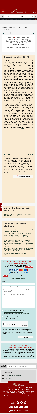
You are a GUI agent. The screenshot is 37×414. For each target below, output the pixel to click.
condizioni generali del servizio (13, 312)
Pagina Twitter (21, 402)
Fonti (3, 25)
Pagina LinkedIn (25, 402)
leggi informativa (24, 313)
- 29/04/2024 (18, 250)
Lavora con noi (19, 399)
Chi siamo (19, 397)
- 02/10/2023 (18, 245)
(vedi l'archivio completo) (18, 278)
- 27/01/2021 (17, 215)
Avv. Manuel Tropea (24, 389)
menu (3, 11)
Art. (7, 33)
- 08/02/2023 (17, 241)
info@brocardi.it (17, 395)
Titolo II (26, 27)
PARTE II (20, 27)
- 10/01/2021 (18, 233)
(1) (18, 89)
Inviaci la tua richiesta (8, 355)
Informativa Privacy (27, 395)
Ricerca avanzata (35, 16)
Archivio (25, 397)
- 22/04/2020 (18, 230)
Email (4, 281)
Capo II (32, 27)
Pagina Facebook (18, 402)
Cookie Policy (13, 397)
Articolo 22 (6, 29)
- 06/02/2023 (18, 237)
